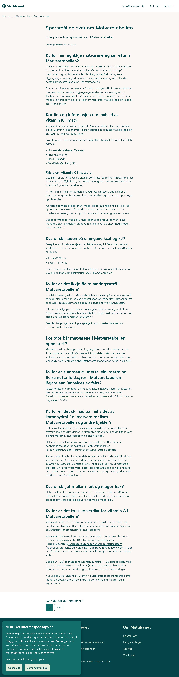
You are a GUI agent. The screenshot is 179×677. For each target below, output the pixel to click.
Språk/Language (131, 6)
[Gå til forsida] (13, 6)
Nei (59, 607)
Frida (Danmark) (57, 154)
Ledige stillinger (132, 642)
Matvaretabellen (23, 16)
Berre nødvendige (37, 667)
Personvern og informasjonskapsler (83, 642)
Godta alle (14, 667)
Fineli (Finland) (56, 158)
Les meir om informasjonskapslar (25, 659)
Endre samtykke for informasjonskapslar (86, 661)
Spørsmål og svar (41, 16)
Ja (49, 607)
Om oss (127, 648)
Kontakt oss (130, 635)
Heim (4, 16)
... (11, 16)
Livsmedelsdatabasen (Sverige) (66, 150)
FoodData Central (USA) (62, 163)
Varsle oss (129, 655)
